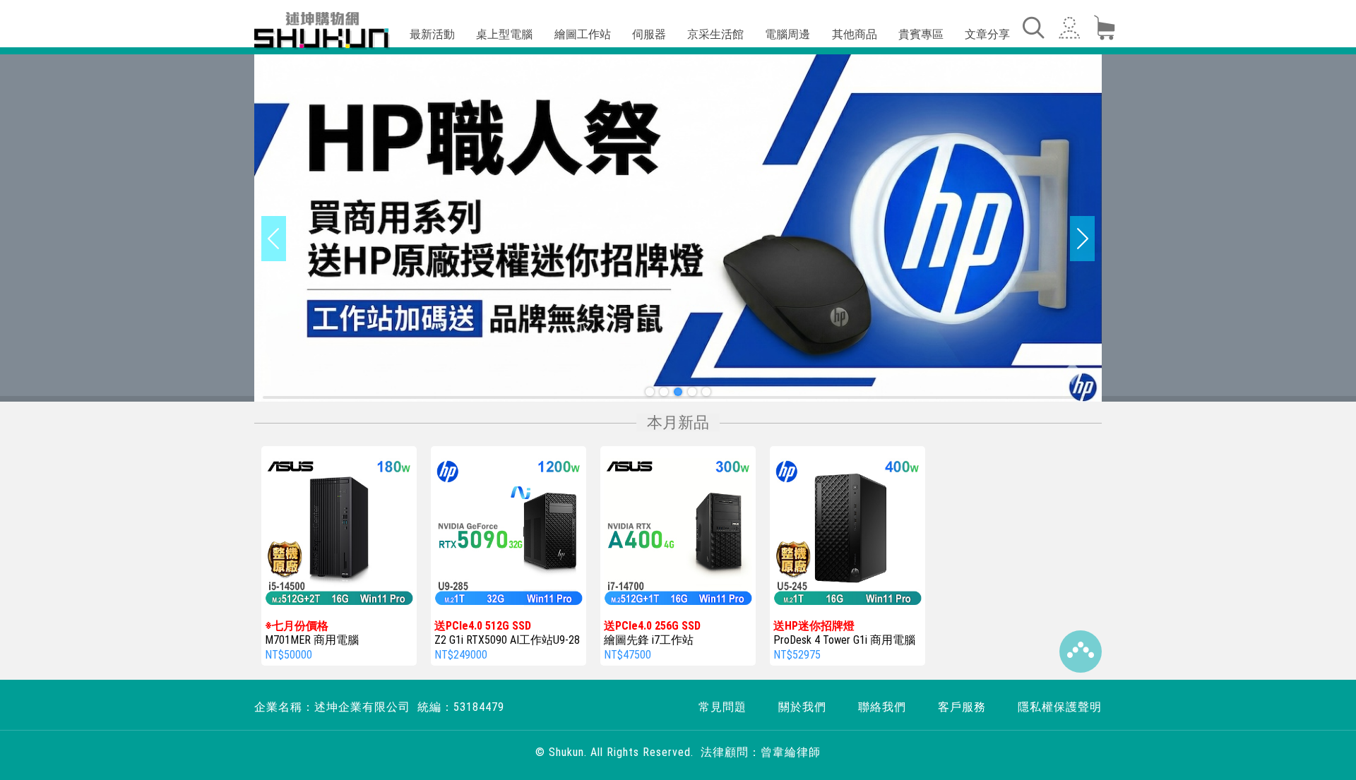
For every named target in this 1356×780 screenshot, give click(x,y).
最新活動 (432, 34)
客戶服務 (962, 707)
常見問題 (722, 707)
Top (1080, 651)
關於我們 (802, 707)
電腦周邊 (787, 34)
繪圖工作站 (582, 34)
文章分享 (987, 34)
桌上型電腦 (504, 34)
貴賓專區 (921, 34)
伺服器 (649, 34)
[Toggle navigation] (1032, 27)
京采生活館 (715, 34)
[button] (650, 392)
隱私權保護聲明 (1060, 707)
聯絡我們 (882, 707)
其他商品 (854, 34)
